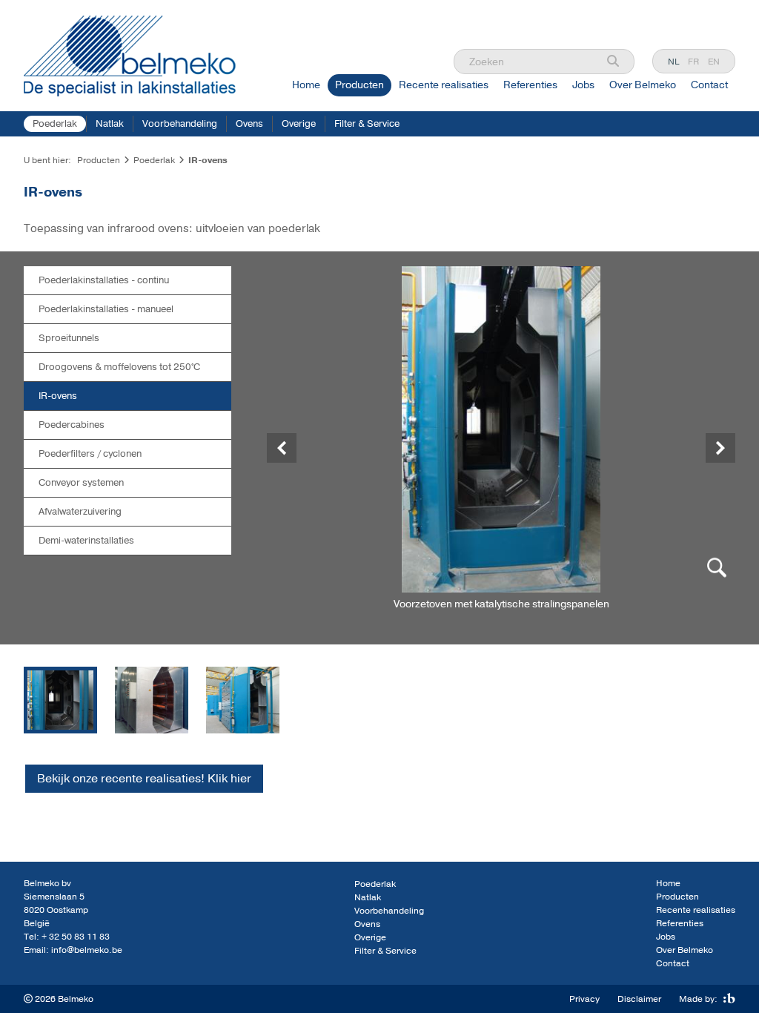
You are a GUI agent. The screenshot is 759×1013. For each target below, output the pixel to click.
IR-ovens (58, 396)
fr (693, 61)
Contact (709, 85)
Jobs (583, 85)
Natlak (110, 124)
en (714, 61)
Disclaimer (639, 999)
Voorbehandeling (179, 124)
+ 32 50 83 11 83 (76, 937)
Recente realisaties (443, 85)
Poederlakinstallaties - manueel (106, 309)
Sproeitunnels (69, 338)
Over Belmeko (642, 85)
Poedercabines (72, 425)
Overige (299, 124)
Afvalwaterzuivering (80, 511)
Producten (359, 85)
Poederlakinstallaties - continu (104, 280)
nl (673, 61)
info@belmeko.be (86, 950)
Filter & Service (367, 124)
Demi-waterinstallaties (86, 540)
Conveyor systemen (81, 482)
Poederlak (55, 124)
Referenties (530, 85)
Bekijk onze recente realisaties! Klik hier (144, 779)
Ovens (249, 124)
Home (306, 85)
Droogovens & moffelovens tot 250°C (119, 367)
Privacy (584, 999)
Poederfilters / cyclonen (90, 454)
